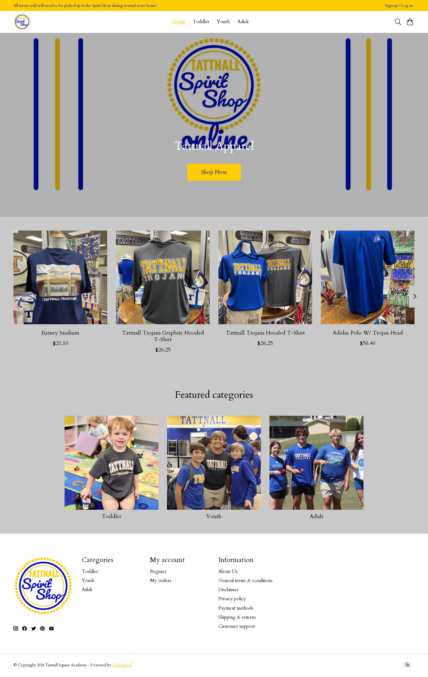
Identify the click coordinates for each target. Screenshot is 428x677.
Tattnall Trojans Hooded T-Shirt (265, 332)
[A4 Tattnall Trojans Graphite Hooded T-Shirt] (163, 277)
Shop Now (214, 172)
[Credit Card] (407, 665)
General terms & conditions (245, 580)
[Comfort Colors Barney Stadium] (60, 277)
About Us (228, 571)
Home (178, 21)
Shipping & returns (237, 617)
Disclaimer (228, 589)
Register (158, 571)
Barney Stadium (60, 332)
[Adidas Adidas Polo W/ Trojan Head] (368, 277)
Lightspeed (122, 665)
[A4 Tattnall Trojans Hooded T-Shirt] (265, 277)
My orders (160, 580)
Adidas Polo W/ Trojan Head (367, 332)
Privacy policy (232, 599)
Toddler (201, 21)
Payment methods (235, 608)
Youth (223, 21)
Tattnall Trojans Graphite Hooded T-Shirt (163, 336)
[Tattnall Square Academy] (22, 21)
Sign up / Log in (399, 5)
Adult (243, 21)
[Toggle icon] (397, 22)
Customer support (236, 626)
